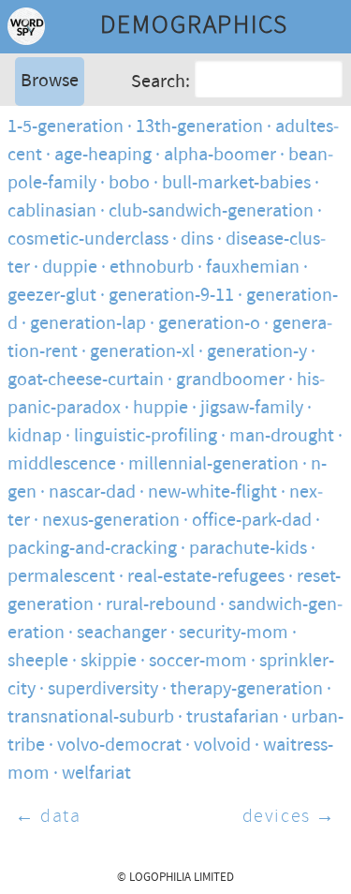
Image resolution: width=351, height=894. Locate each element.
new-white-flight (212, 492)
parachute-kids (248, 548)
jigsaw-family (251, 408)
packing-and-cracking (92, 548)
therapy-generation (246, 689)
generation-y (257, 352)
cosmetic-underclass (87, 239)
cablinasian (51, 211)
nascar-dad (92, 492)
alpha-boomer (220, 155)
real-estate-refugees (206, 576)
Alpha (41, 126)
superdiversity (103, 689)
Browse (50, 81)
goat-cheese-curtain (85, 380)
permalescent (61, 576)
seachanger (122, 633)
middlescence (61, 464)
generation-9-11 (171, 295)
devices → (289, 816)
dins (197, 239)
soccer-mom (198, 661)
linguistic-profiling (145, 436)
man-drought (281, 436)
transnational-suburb (90, 717)
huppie (160, 408)
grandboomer (230, 380)
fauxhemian (253, 267)
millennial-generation (213, 464)
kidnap (34, 436)
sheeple (37, 661)
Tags (36, 154)
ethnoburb (152, 267)
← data (48, 816)
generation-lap (88, 323)
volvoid (222, 745)
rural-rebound (161, 605)
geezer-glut (51, 295)
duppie (69, 267)
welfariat (96, 773)
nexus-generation (111, 520)
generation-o (209, 323)
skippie (108, 661)
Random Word (75, 182)
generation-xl (142, 352)
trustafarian (232, 717)
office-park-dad (252, 520)
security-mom (233, 633)
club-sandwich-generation (211, 211)
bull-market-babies (236, 183)
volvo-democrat (119, 745)
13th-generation (199, 127)
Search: (160, 82)
